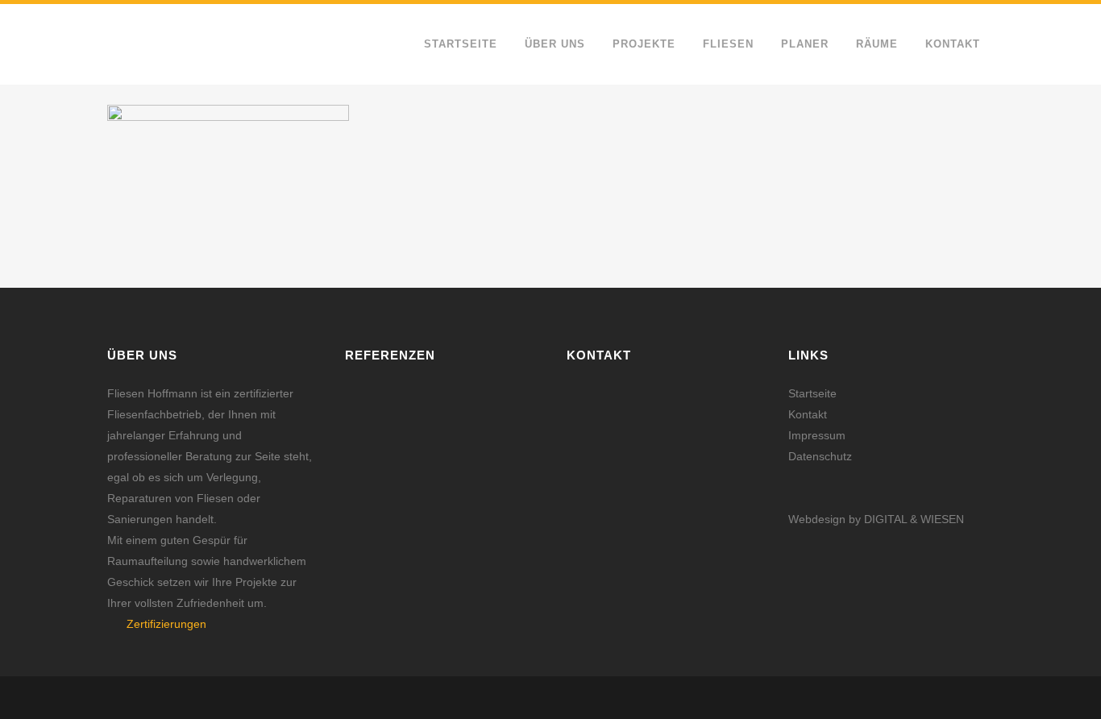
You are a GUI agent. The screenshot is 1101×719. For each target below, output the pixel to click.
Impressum (816, 435)
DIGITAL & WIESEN (914, 519)
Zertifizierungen (166, 623)
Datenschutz (820, 456)
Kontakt (807, 414)
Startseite (812, 393)
